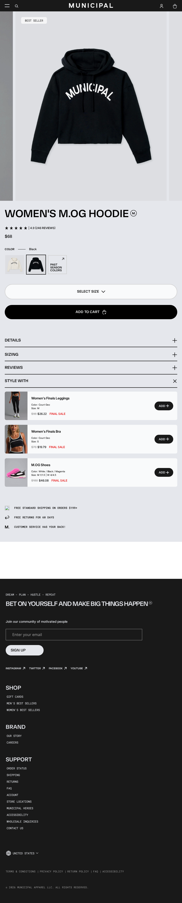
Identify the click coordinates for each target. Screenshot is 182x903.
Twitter (35, 668)
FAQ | (97, 871)
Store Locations (19, 801)
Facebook (56, 668)
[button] (91, 292)
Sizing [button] (11, 354)
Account (12, 795)
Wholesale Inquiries (22, 821)
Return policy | (79, 871)
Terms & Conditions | (22, 871)
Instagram (13, 668)
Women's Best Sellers (23, 710)
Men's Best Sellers (21, 703)
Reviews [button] (14, 367)
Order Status (17, 768)
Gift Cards (15, 696)
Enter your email (27, 634)
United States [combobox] (23, 853)
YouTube (77, 668)
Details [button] (13, 340)
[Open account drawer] (161, 6)
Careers (12, 742)
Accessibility (17, 815)
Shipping (13, 775)
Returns (12, 781)
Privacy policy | (53, 871)
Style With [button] (16, 380)
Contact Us (15, 828)
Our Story (14, 736)
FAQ (9, 788)
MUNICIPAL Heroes (20, 808)
